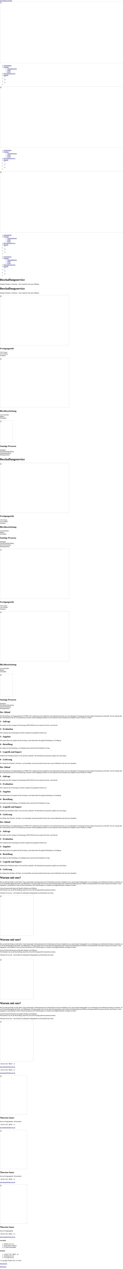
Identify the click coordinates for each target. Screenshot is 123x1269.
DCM (9, 72)
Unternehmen (7, 65)
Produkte (6, 67)
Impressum (3, 1266)
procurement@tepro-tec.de (7, 1067)
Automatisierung (12, 69)
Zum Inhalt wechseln (6, 1)
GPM (8, 70)
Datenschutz (3, 1263)
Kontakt (6, 75)
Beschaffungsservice (9, 73)
